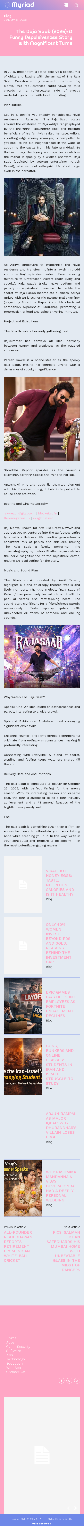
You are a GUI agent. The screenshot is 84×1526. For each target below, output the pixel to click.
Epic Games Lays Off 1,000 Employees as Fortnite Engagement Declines (60, 1004)
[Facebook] (61, 1381)
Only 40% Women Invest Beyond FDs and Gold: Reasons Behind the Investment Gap (58, 943)
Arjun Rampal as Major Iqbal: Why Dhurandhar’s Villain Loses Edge (61, 1125)
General (41, 1465)
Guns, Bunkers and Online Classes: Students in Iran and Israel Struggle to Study (60, 1065)
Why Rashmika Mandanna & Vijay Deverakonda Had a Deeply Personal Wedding (61, 1186)
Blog (8, 16)
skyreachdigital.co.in (20, 513)
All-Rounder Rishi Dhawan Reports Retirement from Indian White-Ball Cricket (18, 1246)
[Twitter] (77, 1381)
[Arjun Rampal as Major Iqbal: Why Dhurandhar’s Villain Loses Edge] (23, 1127)
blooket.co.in (47, 513)
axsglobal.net (43, 518)
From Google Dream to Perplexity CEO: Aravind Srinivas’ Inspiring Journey (42, 1451)
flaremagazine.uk (17, 518)
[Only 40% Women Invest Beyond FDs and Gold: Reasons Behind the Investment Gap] (23, 945)
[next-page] (77, 1509)
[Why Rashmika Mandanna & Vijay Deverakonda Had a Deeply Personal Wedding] (23, 1188)
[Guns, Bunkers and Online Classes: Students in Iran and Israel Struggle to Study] (23, 1066)
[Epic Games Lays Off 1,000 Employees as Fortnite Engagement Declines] (23, 1006)
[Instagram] (69, 1381)
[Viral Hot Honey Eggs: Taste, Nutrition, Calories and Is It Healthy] (23, 884)
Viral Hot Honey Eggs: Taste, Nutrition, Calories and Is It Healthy (60, 882)
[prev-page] (70, 1509)
